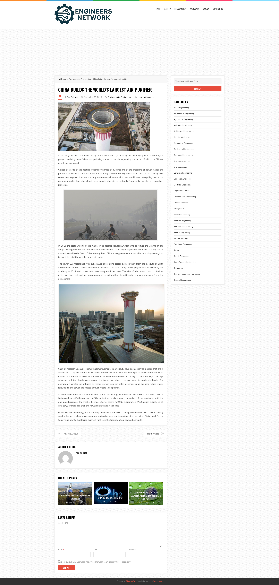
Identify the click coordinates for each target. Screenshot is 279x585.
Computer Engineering (183, 173)
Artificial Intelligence (182, 137)
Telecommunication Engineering (187, 274)
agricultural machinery (183, 125)
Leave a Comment (146, 97)
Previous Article (70, 433)
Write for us (218, 9)
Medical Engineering (182, 232)
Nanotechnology (181, 238)
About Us (167, 9)
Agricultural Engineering (183, 119)
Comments (63, 523)
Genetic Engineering (182, 214)
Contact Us (194, 9)
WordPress (157, 581)
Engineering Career (181, 191)
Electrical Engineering (182, 185)
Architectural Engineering (184, 131)
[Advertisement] (139, 50)
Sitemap (206, 9)
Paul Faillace (72, 97)
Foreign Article (180, 208)
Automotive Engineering (183, 143)
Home (158, 9)
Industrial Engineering (182, 220)
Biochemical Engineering (184, 149)
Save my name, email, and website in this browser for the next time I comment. (94, 562)
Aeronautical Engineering (184, 113)
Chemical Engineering (183, 161)
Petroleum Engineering (183, 244)
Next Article (153, 433)
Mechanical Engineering (183, 226)
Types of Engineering (182, 280)
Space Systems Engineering (185, 262)
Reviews (177, 250)
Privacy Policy (180, 9)
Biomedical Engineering (183, 155)
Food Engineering (181, 202)
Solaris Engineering (181, 256)
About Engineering (181, 107)
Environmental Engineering (80, 79)
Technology (179, 268)
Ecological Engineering (183, 179)
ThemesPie (130, 581)
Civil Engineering (180, 167)
